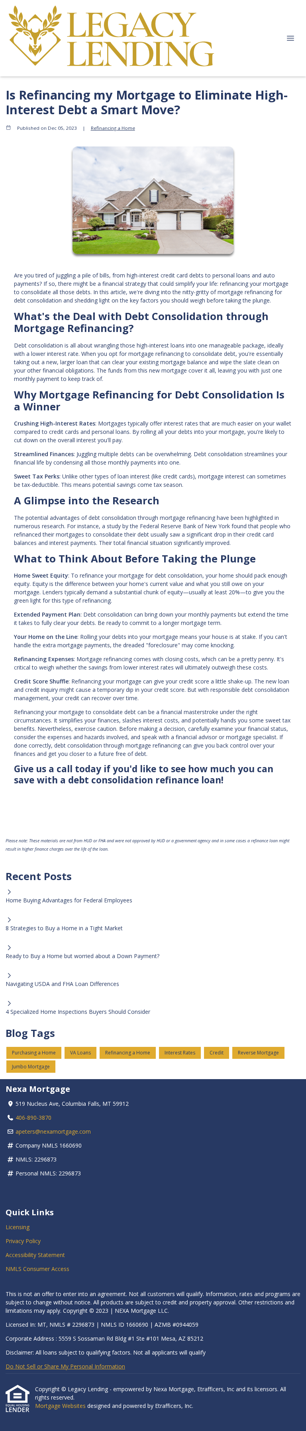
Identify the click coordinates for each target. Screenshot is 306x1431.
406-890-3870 (33, 1117)
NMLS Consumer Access (37, 1269)
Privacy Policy (23, 1241)
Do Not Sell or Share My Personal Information (65, 1366)
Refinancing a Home (113, 128)
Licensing (17, 1227)
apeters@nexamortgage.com (53, 1131)
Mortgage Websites (61, 1406)
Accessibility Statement (35, 1255)
